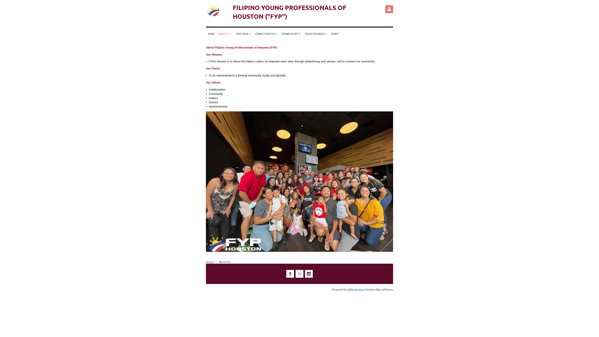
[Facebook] (290, 274)
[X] (299, 274)
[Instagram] (309, 274)
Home (210, 261)
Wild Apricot (356, 289)
